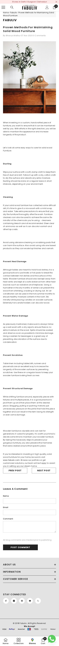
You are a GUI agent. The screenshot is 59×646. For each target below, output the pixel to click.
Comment (8, 518)
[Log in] (47, 7)
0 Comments (39, 35)
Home (6, 12)
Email (5, 507)
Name (6, 496)
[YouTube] (30, 601)
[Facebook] (6, 601)
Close (56, 2)
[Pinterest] (22, 601)
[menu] (3, 7)
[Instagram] (14, 601)
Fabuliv (13, 12)
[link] (43, 641)
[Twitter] (38, 601)
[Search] (12, 7)
